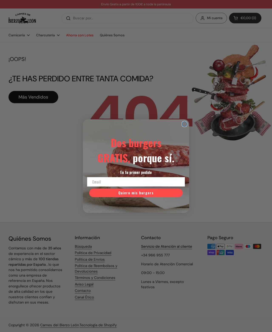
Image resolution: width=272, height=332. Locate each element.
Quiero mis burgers (136, 192)
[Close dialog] (184, 124)
